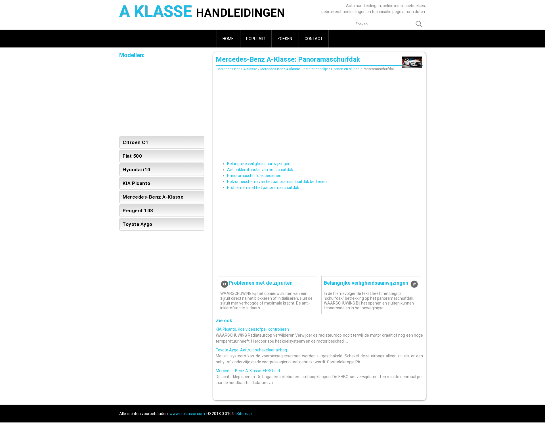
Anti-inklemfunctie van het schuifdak (260, 169)
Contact (314, 38)
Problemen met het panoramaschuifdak (263, 187)
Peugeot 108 (138, 210)
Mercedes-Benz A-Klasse (237, 69)
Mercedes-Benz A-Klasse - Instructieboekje (294, 69)
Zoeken (284, 38)
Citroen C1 (135, 142)
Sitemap (244, 413)
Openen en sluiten (345, 69)
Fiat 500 (132, 156)
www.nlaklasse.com (187, 413)
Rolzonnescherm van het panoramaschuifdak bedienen (277, 181)
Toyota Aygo (137, 224)
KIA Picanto (136, 183)
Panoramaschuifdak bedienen (254, 175)
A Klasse (202, 12)
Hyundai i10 (136, 169)
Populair (255, 38)
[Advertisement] (319, 115)
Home (228, 38)
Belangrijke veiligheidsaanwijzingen (258, 163)
